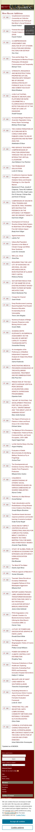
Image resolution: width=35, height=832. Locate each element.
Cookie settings (10, 813)
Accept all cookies (17, 822)
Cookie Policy (20, 815)
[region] (17, 815)
